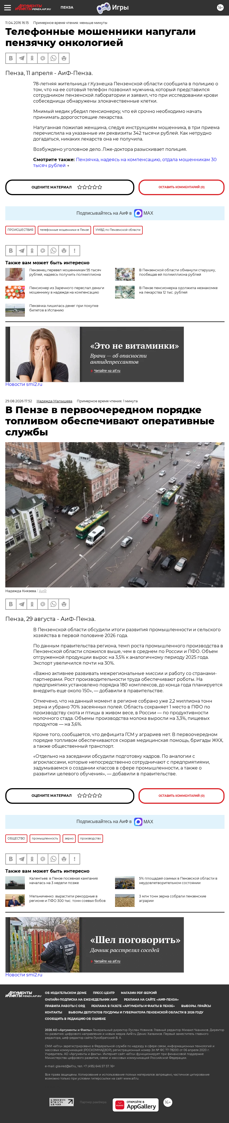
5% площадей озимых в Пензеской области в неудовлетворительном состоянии (178, 880)
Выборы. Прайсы (196, 1006)
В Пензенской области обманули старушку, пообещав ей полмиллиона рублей (177, 272)
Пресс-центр (104, 993)
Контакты (53, 1012)
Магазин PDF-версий (139, 993)
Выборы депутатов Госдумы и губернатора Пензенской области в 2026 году (135, 1012)
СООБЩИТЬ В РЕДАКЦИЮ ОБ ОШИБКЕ (75, 1019)
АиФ (43, 591)
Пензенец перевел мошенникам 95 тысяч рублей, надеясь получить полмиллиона (65, 272)
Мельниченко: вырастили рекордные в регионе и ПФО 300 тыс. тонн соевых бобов (67, 898)
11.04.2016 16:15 (17, 23)
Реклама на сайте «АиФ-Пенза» (151, 999)
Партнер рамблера (93, 1102)
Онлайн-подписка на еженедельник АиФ (81, 999)
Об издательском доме (66, 993)
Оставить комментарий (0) (182, 187)
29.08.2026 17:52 (18, 401)
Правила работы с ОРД (65, 1006)
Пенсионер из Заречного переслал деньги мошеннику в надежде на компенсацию (66, 290)
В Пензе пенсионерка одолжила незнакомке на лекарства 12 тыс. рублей (178, 290)
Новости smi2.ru (23, 384)
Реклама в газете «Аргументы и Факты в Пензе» (133, 1006)
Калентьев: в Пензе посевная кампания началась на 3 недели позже (63, 880)
